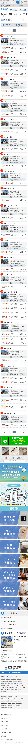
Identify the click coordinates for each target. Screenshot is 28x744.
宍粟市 (13, 703)
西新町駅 (19, 679)
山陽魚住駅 (10, 683)
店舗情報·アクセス (6, 732)
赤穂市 (7, 701)
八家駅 (23, 687)
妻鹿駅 (8, 689)
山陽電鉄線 (21, 5)
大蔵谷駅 (3, 679)
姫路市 (2, 699)
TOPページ (4, 711)
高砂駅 (21, 685)
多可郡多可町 (11, 707)
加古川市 (7, 699)
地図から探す (4, 725)
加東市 (11, 699)
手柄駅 (20, 689)
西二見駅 (20, 683)
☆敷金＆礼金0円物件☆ (10, 621)
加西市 (9, 703)
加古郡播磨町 (4, 705)
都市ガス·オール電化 (6, 714)
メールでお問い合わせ (7, 739)
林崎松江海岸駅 (4, 681)
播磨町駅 (3, 685)
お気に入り (21, 3)
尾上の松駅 (17, 685)
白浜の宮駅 (3, 689)
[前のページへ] (4, 30)
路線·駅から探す (5, 718)
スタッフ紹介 (4, 729)
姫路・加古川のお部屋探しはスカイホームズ (9, 5)
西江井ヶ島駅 (4, 683)
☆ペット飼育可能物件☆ (10, 625)
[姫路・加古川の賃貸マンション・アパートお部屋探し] (8, 2)
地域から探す (4, 722)
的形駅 (20, 687)
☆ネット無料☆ (8, 628)
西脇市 (11, 701)
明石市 (22, 699)
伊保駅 (6, 687)
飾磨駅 (12, 689)
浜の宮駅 (12, 685)
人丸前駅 (8, 679)
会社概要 (3, 736)
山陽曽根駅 (11, 687)
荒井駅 (2, 687)
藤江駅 (10, 681)
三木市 (15, 699)
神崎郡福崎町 (19, 703)
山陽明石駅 (13, 679)
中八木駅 (15, 681)
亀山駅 (16, 689)
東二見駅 (16, 683)
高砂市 (19, 699)
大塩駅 (16, 687)
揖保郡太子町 (4, 703)
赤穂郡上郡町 (18, 705)
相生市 (19, 701)
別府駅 (7, 685)
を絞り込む (7, 25)
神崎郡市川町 (4, 707)
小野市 (15, 701)
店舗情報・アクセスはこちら (7, 651)
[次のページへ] (24, 30)
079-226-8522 (15, 667)
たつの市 (3, 701)
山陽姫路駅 (3, 691)
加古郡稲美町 (11, 705)
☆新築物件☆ (7, 617)
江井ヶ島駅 (20, 681)
